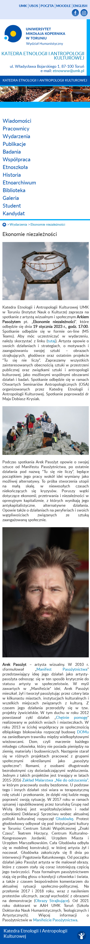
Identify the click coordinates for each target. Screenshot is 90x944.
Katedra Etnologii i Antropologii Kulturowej (45, 80)
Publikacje (14, 144)
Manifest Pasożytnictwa (62, 669)
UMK (23, 6)
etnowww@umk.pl (68, 71)
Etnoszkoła (15, 167)
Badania (12, 152)
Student (12, 206)
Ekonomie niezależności (47, 224)
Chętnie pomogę (72, 718)
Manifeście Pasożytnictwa (55, 920)
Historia (12, 175)
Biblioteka (14, 190)
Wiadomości (17, 121)
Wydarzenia (16, 136)
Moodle (63, 6)
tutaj (51, 341)
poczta (47, 6)
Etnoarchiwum (19, 182)
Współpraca (16, 159)
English (80, 6)
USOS (33, 6)
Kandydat (14, 213)
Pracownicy (16, 128)
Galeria (11, 198)
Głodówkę (64, 819)
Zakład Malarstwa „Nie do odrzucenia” (55, 780)
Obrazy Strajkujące (51, 901)
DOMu (83, 732)
